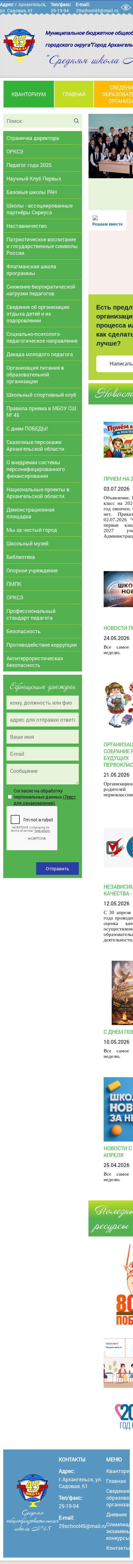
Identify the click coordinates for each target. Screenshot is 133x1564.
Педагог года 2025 (29, 165)
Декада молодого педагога (39, 354)
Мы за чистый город (31, 529)
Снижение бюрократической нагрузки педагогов (40, 290)
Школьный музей (27, 543)
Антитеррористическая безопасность (34, 661)
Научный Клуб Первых (33, 178)
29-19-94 (60, 10)
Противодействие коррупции (41, 644)
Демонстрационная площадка (30, 513)
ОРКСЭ (14, 151)
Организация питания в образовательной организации (35, 374)
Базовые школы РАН (31, 192)
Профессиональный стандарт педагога (31, 614)
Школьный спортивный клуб (41, 394)
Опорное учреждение (31, 570)
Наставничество (26, 225)
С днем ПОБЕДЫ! (27, 428)
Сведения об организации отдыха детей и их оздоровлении (37, 313)
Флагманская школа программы (31, 269)
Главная (74, 94)
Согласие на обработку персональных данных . (45, 797)
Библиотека (20, 556)
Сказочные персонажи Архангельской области (35, 445)
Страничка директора (32, 137)
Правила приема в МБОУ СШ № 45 (41, 411)
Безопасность (23, 631)
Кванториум (29, 94)
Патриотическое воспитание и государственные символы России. (42, 246)
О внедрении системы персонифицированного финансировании (35, 469)
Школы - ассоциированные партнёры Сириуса (39, 209)
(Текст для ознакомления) (45, 800)
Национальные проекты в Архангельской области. (37, 492)
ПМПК (13, 583)
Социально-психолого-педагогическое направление (41, 337)
